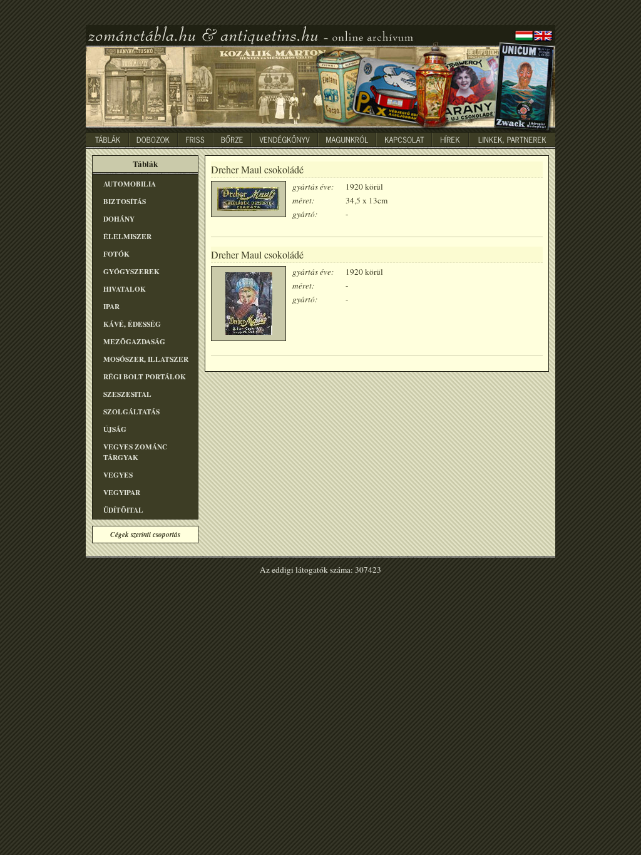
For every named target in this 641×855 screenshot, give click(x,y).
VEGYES (118, 474)
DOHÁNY (119, 218)
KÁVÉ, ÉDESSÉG (132, 324)
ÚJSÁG (114, 429)
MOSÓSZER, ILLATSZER (145, 359)
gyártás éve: (313, 186)
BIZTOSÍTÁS (124, 201)
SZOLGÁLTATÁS (131, 411)
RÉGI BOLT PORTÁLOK (144, 376)
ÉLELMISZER (127, 236)
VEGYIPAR (121, 492)
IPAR (111, 306)
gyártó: (304, 214)
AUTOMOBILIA (129, 183)
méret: (303, 200)
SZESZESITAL (127, 394)
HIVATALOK (124, 289)
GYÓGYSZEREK (131, 271)
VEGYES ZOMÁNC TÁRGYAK (135, 452)
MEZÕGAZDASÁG (134, 341)
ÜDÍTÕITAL (123, 509)
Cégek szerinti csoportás (145, 535)
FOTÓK (116, 253)
